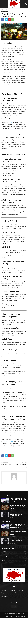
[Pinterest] (9, 19)
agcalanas (5, 16)
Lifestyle (6, 11)
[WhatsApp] (12, 19)
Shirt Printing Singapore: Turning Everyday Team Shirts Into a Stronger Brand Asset (18, 514)
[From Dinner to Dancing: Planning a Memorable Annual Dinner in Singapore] (5, 507)
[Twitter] (6, 19)
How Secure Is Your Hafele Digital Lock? (6, 465)
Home (2, 9)
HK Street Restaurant (8, 441)
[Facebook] (2, 19)
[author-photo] (14, 479)
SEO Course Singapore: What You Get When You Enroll (21, 466)
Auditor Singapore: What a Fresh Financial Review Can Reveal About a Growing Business (18, 500)
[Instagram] (15, 606)
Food (6, 9)
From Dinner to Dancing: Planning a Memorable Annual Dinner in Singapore (18, 507)
